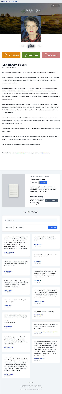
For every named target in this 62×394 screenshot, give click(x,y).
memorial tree (21, 153)
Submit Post (53, 227)
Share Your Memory (51, 200)
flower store (45, 153)
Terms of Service (35, 387)
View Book (34, 182)
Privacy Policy (26, 387)
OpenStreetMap (32, 389)
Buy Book (43, 182)
